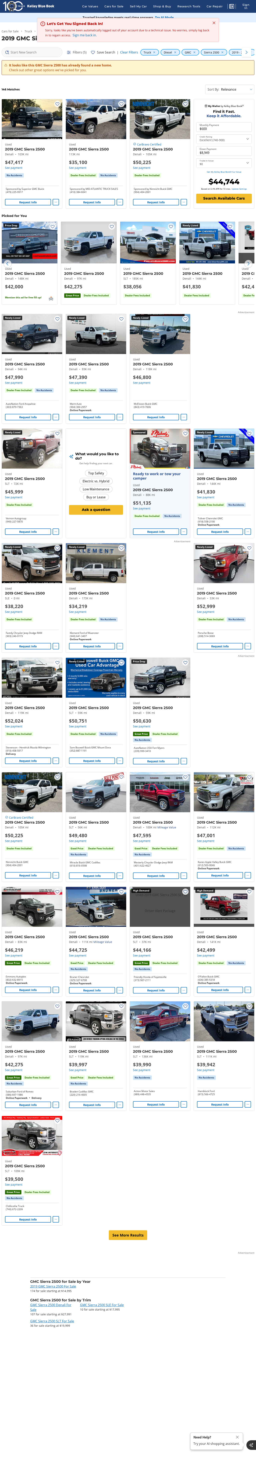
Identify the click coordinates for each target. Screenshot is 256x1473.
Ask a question (96, 509)
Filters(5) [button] (80, 52)
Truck (28, 31)
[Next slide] (248, 264)
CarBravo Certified (149, 144)
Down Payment (208, 149)
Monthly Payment (209, 125)
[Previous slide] (8, 264)
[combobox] (32, 52)
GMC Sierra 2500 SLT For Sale (52, 1321)
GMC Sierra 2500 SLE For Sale (102, 1305)
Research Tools (188, 6)
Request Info (28, 202)
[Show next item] (182, 448)
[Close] (237, 1437)
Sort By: (213, 89)
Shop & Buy (162, 6)
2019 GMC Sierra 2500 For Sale (53, 1286)
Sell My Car (138, 6)
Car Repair (215, 6)
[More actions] (56, 202)
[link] (14, 175)
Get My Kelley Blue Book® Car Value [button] (224, 171)
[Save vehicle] (57, 104)
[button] (231, 7)
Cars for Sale (114, 6)
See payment (13, 168)
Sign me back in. (85, 35)
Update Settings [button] (239, 188)
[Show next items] (246, 52)
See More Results (128, 1235)
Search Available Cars (224, 198)
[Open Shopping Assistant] (251, 1445)
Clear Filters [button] (129, 52)
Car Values (90, 6)
